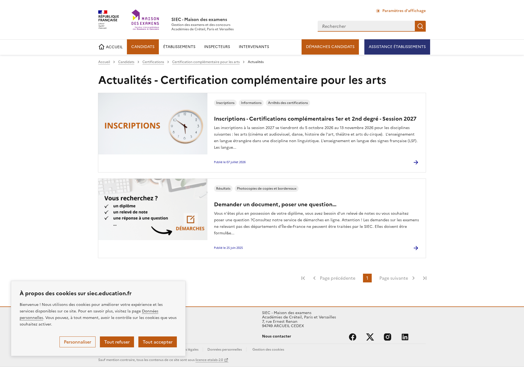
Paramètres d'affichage (404, 11)
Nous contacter (276, 336)
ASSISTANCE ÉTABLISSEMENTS (397, 47)
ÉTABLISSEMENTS (179, 47)
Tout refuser (117, 342)
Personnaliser (77, 342)
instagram (387, 337)
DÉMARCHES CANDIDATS (330, 47)
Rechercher (420, 26)
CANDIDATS (142, 47)
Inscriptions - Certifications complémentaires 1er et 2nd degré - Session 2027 (315, 119)
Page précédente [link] (337, 278)
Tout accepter (157, 342)
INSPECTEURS (217, 47)
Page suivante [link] (393, 278)
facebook (352, 337)
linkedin (405, 337)
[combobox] (366, 26)
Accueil (104, 61)
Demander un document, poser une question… (275, 204)
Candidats (126, 61)
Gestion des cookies (268, 349)
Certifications (153, 61)
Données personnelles (224, 349)
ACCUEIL (114, 47)
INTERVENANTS (254, 47)
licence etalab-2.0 (209, 359)
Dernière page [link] (424, 278)
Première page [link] (303, 278)
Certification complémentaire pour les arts (206, 61)
